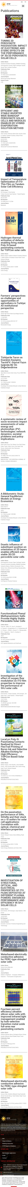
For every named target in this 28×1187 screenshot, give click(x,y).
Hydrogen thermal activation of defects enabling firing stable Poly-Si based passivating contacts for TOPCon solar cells (13, 244)
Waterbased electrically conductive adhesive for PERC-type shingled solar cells (14, 958)
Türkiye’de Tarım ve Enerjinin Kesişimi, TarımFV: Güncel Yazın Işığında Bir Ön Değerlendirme (13, 362)
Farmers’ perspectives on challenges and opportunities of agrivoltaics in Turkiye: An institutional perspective (13, 302)
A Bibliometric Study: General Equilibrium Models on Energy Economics (12, 497)
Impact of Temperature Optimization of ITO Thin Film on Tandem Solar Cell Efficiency (13, 183)
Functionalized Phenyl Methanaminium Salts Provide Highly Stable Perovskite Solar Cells (13, 617)
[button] (23, 6)
